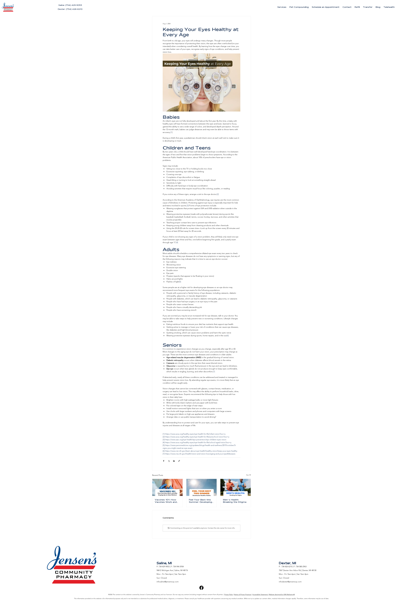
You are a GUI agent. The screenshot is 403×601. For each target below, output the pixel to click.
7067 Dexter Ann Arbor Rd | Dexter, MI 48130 (297, 570)
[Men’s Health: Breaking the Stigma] (235, 487)
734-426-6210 (286, 566)
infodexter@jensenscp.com (290, 582)
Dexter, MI (287, 563)
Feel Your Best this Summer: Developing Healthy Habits (200, 501)
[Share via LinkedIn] (174, 461)
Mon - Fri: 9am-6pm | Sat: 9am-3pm (171, 574)
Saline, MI (164, 563)
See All (248, 475)
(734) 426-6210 (74, 9)
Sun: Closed (162, 578)
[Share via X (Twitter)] (169, 461)
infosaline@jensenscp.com (168, 582)
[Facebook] (201, 588)
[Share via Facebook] (164, 461)
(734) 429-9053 (73, 5)
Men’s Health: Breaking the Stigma (234, 501)
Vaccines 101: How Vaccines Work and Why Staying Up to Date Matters (166, 501)
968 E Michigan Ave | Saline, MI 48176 (172, 570)
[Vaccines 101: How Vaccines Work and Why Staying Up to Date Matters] (167, 487)
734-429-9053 (164, 566)
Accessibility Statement (260, 594)
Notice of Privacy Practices (242, 594)
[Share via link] (179, 461)
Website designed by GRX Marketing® (282, 594)
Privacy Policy (228, 594)
